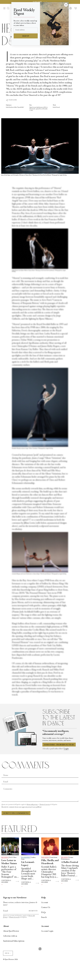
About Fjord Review (11, 931)
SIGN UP (25, 36)
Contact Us (45, 907)
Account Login (47, 931)
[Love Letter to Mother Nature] (10, 846)
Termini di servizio (44, 804)
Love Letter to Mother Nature (9, 862)
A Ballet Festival (69, 862)
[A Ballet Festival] (70, 846)
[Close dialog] (66, 5)
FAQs (43, 912)
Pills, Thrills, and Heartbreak (50, 862)
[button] (8, 8)
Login (66, 749)
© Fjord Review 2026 (10, 959)
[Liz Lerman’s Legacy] (30, 846)
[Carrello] (75, 8)
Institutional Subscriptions (13, 941)
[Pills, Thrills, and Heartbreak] (50, 846)
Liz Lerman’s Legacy (27, 864)
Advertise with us (10, 936)
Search (44, 917)
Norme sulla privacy (32, 804)
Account (44, 903)
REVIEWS (4, 857)
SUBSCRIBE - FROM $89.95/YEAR (59, 745)
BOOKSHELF (25, 857)
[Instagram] (40, 949)
